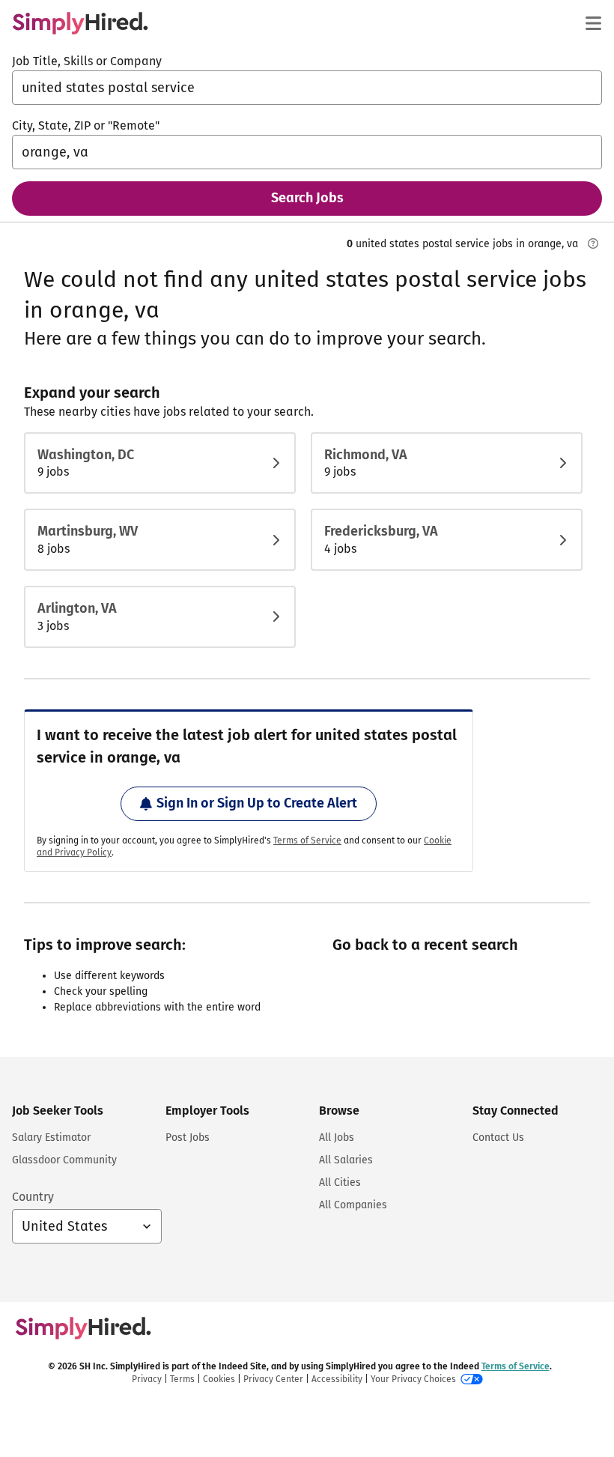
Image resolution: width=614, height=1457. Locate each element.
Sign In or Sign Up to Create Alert (256, 803)
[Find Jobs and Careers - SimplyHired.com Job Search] (80, 23)
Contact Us (498, 1137)
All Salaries (346, 1160)
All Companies (353, 1205)
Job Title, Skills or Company (87, 61)
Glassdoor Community (64, 1160)
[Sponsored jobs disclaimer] (593, 243)
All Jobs (336, 1137)
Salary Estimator (51, 1137)
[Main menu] (593, 23)
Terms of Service (307, 840)
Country (33, 1197)
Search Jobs (307, 198)
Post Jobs (187, 1137)
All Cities (340, 1182)
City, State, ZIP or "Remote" (85, 125)
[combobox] (307, 87)
